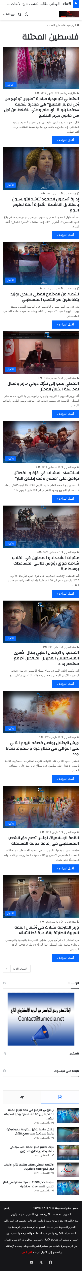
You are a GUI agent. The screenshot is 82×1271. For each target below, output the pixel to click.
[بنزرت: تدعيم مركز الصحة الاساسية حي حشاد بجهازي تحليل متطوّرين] (68, 1152)
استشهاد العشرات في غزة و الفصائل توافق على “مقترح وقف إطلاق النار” (46, 475)
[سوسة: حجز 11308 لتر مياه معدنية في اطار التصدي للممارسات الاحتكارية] (68, 1187)
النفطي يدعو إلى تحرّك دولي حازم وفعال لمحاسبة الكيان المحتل (43, 386)
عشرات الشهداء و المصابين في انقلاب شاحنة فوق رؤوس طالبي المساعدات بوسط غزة (45, 563)
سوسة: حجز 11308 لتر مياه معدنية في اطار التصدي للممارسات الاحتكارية (28, 1184)
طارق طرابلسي (68, 93)
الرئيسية (72, 25)
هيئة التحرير (70, 193)
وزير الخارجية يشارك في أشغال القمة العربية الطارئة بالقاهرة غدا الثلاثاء (46, 930)
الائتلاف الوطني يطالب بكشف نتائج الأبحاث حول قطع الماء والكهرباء (29, 1167)
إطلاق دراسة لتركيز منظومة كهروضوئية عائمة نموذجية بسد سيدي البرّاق (30, 1131)
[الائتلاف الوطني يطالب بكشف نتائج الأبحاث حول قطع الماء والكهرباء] (68, 1170)
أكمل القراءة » (65, 140)
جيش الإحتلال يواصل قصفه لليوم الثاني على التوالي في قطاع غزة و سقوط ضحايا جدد (42, 748)
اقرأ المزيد (26, 1252)
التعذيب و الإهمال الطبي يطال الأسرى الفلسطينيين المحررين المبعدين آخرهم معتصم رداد (46, 658)
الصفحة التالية (20, 968)
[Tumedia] (69, 14)
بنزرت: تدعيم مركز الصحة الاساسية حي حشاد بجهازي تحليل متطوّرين (32, 1149)
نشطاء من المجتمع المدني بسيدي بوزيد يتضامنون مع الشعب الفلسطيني (45, 296)
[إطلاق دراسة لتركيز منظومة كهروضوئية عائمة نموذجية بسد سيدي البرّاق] (68, 1134)
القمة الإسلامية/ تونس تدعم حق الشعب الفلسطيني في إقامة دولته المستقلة (43, 840)
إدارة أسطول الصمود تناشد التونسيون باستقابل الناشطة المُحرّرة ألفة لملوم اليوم (45, 204)
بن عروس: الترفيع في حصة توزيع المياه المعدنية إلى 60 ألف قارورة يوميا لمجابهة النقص (29, 1114)
